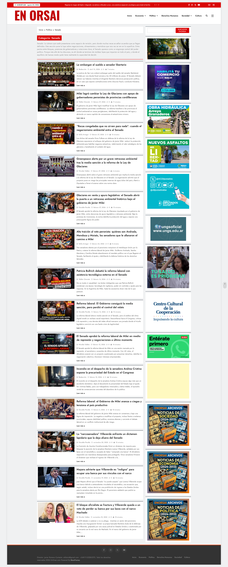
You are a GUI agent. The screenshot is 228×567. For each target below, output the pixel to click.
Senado (51, 84)
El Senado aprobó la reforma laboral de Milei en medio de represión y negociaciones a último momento (108, 338)
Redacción (82, 69)
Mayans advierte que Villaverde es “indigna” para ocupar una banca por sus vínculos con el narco (105, 471)
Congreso (44, 384)
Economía (139, 15)
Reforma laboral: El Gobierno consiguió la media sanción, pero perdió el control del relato (105, 305)
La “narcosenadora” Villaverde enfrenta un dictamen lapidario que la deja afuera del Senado (107, 436)
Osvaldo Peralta (84, 207)
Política (153, 15)
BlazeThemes (75, 560)
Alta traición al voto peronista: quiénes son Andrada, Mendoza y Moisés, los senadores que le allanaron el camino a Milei (107, 235)
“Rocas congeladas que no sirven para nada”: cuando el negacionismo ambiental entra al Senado (109, 128)
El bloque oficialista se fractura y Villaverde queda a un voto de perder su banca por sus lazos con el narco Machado (108, 508)
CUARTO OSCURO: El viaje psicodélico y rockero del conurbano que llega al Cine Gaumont (117, 5)
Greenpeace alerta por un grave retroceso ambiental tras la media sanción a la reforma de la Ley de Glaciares (107, 162)
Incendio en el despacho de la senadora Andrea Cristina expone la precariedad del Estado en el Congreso (109, 370)
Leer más (80, 85)
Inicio (129, 15)
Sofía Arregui (84, 134)
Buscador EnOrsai (182, 30)
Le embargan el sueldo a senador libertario (101, 65)
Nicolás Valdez (84, 171)
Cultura (198, 15)
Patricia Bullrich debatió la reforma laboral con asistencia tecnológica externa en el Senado (103, 273)
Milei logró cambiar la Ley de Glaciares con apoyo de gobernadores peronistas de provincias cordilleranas (107, 95)
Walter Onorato (84, 102)
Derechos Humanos (170, 15)
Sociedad (185, 15)
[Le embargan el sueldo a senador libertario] (56, 74)
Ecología (43, 109)
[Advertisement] (168, 381)
